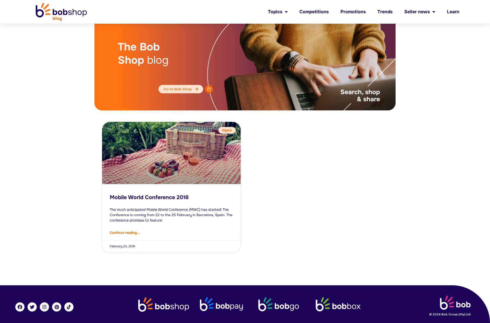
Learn (453, 12)
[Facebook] (19, 307)
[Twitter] (32, 307)
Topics (275, 12)
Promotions (353, 12)
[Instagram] (44, 307)
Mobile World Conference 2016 (149, 197)
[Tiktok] (69, 307)
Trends (385, 12)
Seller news (417, 12)
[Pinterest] (56, 307)
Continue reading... (125, 232)
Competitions (314, 12)
